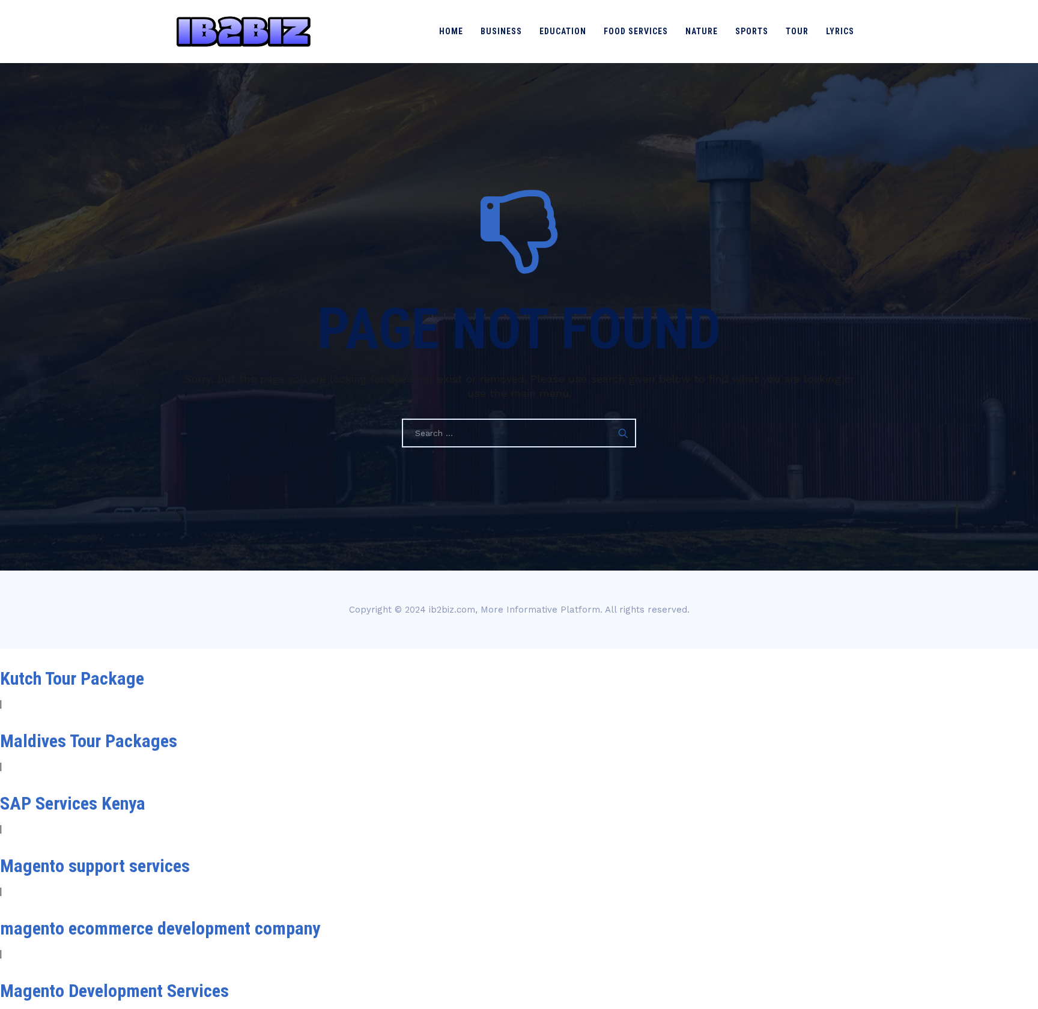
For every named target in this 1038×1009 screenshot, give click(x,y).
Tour (797, 31)
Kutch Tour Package (72, 678)
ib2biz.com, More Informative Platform (514, 609)
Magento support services (95, 865)
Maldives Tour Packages (88, 740)
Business (501, 31)
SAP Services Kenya (72, 803)
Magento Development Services (114, 990)
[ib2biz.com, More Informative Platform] (244, 31)
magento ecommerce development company (160, 928)
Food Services (636, 31)
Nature (701, 31)
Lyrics (840, 31)
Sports (751, 31)
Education (562, 31)
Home (451, 31)
